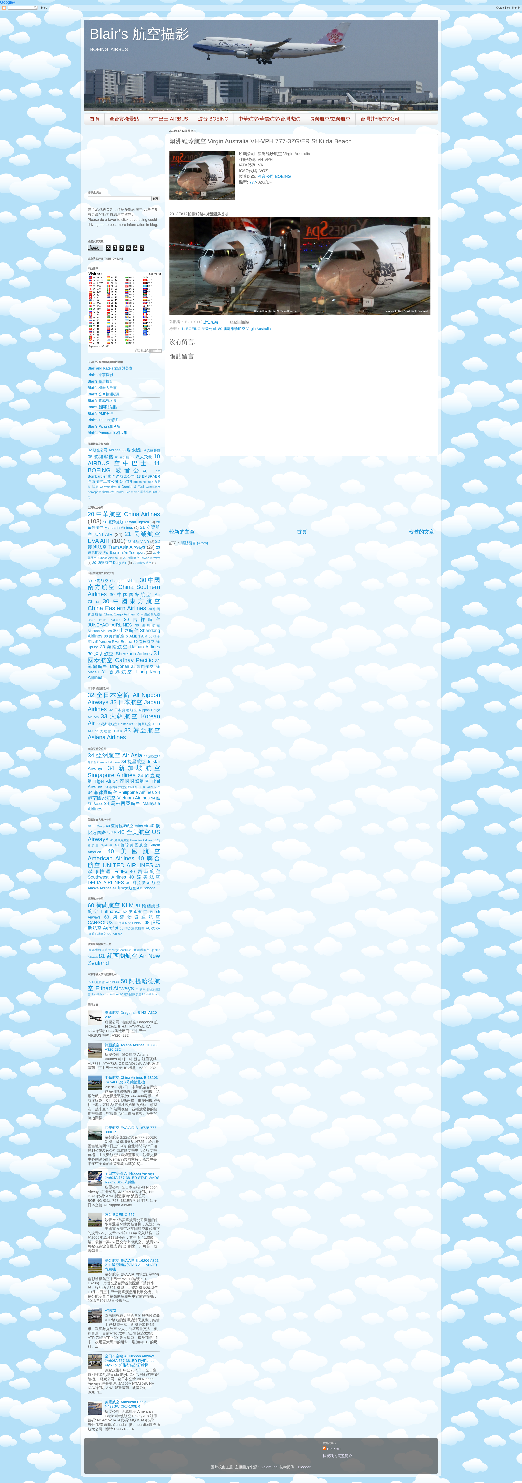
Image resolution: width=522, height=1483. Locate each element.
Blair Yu (334, 1449)
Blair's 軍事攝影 (100, 375)
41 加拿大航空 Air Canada (134, 888)
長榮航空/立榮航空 (330, 119)
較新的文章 (182, 532)
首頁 (95, 119)
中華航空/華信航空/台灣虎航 (269, 119)
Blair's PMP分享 (101, 414)
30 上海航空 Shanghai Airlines (113, 581)
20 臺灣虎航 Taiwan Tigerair (126, 522)
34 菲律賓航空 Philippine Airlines (121, 792)
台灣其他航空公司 (380, 119)
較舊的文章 (421, 532)
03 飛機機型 (131, 450)
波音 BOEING (213, 119)
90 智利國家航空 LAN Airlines (139, 994)
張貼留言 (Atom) (194, 543)
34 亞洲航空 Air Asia (115, 755)
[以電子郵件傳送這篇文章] (232, 322)
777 (252, 182)
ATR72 (110, 1310)
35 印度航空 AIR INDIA (103, 982)
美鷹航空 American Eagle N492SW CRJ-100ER (125, 1404)
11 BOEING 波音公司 (198, 329)
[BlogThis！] (236, 322)
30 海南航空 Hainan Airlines (130, 646)
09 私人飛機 (141, 457)
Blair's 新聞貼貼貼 (102, 407)
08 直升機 (122, 457)
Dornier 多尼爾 (133, 486)
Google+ (7, 2)
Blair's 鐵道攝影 (100, 381)
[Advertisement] (302, 492)
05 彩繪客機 (101, 456)
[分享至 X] (240, 322)
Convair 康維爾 (110, 486)
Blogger (304, 1467)
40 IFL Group (96, 826)
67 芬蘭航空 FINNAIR (129, 923)
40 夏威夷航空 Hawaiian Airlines (131, 840)
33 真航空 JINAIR (109, 731)
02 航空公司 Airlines (104, 450)
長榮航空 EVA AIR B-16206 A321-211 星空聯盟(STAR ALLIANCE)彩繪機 (132, 1264)
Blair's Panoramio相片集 (107, 433)
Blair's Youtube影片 (103, 420)
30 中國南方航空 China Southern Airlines (124, 587)
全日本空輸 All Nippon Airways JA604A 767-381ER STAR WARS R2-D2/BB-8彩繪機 (132, 1177)
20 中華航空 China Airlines (124, 514)
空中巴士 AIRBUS (168, 119)
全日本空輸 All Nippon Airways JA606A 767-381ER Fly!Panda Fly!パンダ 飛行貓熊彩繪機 (130, 1360)
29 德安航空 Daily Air (109, 563)
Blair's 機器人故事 (102, 388)
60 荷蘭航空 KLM (111, 905)
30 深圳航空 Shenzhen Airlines (120, 653)
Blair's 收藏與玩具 (102, 400)
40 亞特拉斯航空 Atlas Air (127, 826)
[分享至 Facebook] (243, 322)
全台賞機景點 (124, 119)
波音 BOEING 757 (120, 1215)
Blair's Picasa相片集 (104, 426)
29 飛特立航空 (142, 562)
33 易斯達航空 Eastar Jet (114, 724)
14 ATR (126, 481)
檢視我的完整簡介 (337, 1456)
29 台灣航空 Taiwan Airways (141, 557)
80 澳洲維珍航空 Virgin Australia (244, 329)
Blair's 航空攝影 (139, 34)
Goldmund (269, 1467)
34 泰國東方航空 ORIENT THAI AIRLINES (132, 787)
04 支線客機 (151, 450)
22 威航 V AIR (138, 541)
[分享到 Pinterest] (247, 322)
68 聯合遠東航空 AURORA (140, 928)
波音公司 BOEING (274, 176)
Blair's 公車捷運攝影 (104, 394)
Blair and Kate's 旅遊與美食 (110, 368)
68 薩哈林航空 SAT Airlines (105, 933)
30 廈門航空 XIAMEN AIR (125, 636)
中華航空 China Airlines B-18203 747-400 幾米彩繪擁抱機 (131, 1080)
